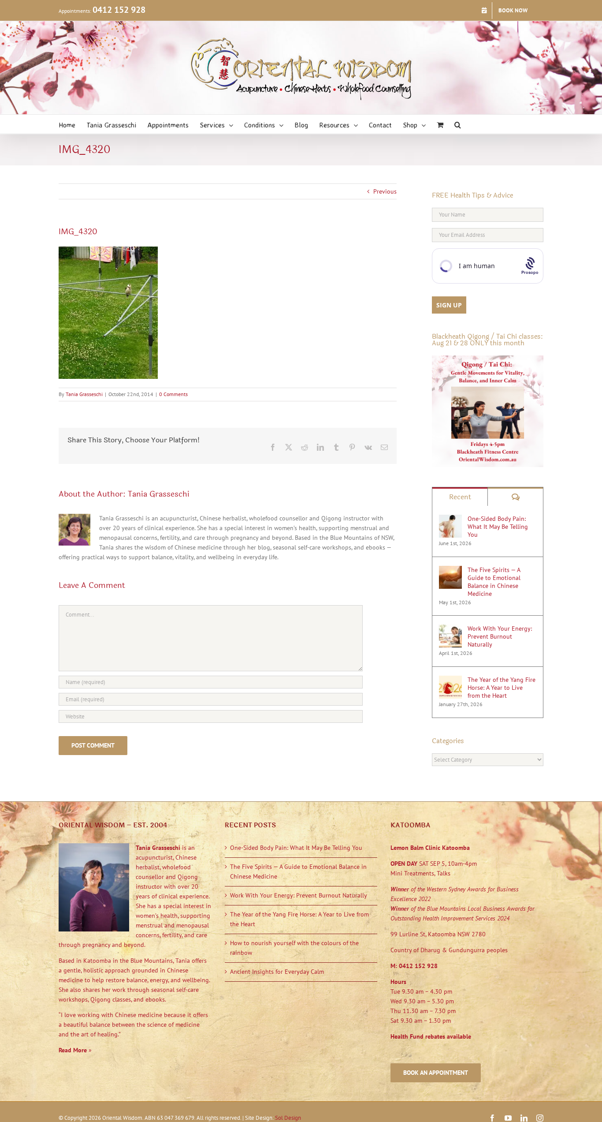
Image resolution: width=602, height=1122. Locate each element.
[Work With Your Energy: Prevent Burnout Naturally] (450, 629)
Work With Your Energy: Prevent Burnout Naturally (500, 636)
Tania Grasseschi (84, 394)
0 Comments (173, 394)
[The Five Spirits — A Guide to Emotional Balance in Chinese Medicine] (450, 570)
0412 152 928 (119, 9)
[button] (457, 124)
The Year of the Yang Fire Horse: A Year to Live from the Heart (501, 687)
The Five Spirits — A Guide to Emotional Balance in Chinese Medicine (494, 582)
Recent (460, 496)
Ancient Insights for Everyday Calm (277, 972)
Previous (385, 191)
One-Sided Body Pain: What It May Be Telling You (498, 527)
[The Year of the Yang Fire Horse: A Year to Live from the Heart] (450, 680)
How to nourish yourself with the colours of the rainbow (294, 948)
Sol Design (288, 1118)
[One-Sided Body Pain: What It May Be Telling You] (450, 519)
